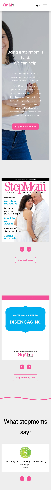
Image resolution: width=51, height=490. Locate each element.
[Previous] (22, 249)
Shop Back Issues (25, 260)
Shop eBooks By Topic (25, 378)
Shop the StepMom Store (25, 126)
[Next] (29, 249)
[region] (25, 215)
